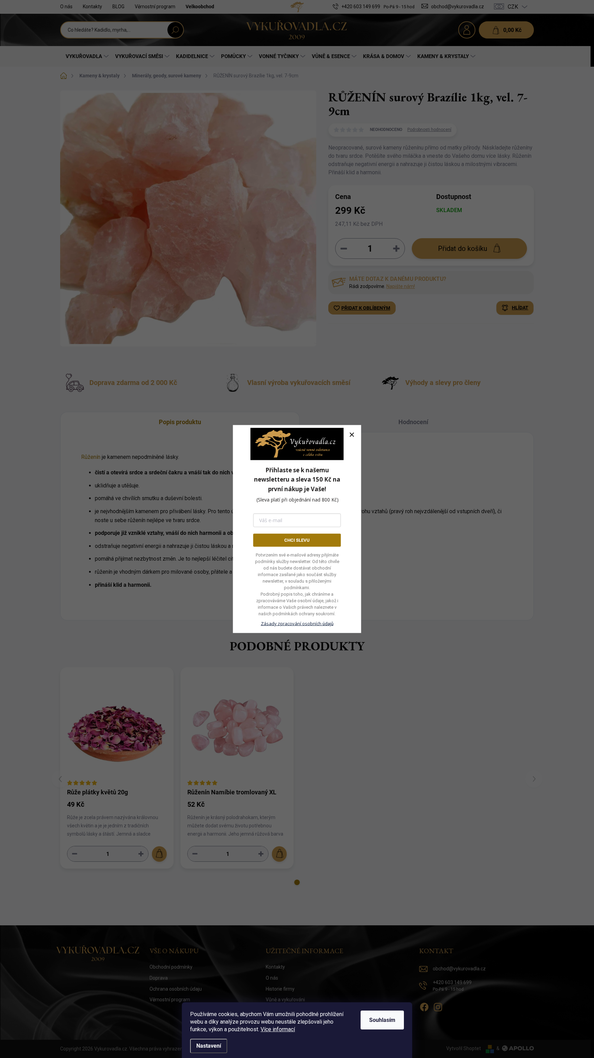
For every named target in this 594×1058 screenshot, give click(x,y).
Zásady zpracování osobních (297, 623)
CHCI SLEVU (297, 539)
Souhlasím (382, 1020)
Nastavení (208, 1046)
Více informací (278, 1029)
